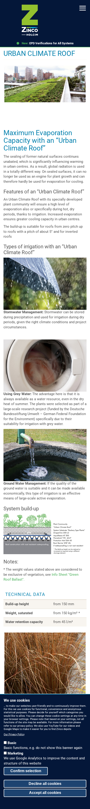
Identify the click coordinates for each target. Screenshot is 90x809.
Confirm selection (25, 771)
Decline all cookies (45, 784)
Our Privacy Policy (14, 734)
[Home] (30, 20)
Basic (12, 743)
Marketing (15, 753)
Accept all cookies (45, 793)
